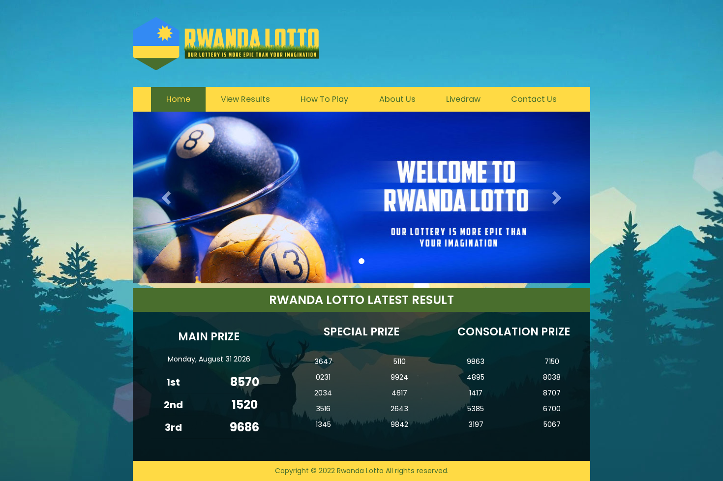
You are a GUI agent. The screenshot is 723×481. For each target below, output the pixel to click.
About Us (397, 99)
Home (178, 99)
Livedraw (463, 99)
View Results (245, 99)
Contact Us (534, 99)
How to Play (324, 99)
